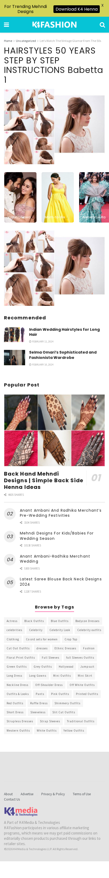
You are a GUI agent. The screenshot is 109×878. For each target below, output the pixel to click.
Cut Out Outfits (18, 648)
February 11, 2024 (42, 341)
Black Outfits (34, 621)
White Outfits (47, 730)
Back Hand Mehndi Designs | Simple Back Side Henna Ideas (44, 480)
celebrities (14, 630)
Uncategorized (26, 41)
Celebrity (36, 630)
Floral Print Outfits (21, 657)
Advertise (27, 794)
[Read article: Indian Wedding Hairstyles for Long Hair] (14, 334)
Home (8, 41)
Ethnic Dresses (65, 648)
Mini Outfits (62, 675)
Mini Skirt (85, 675)
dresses (42, 648)
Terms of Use (82, 794)
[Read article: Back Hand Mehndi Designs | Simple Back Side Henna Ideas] (54, 430)
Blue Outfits (60, 621)
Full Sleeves (50, 657)
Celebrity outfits (89, 630)
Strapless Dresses (20, 721)
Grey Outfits (43, 666)
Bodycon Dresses (87, 621)
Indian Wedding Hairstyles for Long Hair (64, 332)
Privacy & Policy (53, 794)
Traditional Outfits (80, 721)
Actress (12, 621)
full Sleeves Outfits (80, 657)
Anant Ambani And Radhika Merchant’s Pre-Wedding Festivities (61, 513)
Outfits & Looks (18, 694)
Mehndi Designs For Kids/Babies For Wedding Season (57, 536)
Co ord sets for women (42, 639)
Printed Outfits (87, 694)
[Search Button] (102, 25)
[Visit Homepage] (54, 24)
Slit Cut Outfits (63, 712)
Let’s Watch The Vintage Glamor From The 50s (70, 41)
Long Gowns (37, 675)
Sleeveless (38, 712)
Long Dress (14, 675)
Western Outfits (18, 730)
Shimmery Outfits (67, 703)
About (8, 794)
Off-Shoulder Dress (49, 685)
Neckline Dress (17, 685)
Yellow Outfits (73, 730)
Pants (40, 694)
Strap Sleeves (50, 721)
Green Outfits (17, 666)
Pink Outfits (60, 694)
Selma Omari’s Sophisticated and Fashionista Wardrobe (63, 355)
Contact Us (12, 799)
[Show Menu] (6, 25)
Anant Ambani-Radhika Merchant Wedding (55, 559)
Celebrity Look (59, 630)
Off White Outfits (82, 685)
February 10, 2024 (42, 364)
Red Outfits (15, 703)
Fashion (89, 648)
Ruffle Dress (39, 703)
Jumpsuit (87, 666)
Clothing (13, 639)
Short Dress (15, 712)
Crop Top (71, 639)
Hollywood (66, 666)
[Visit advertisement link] (54, 268)
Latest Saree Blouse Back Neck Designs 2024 (61, 581)
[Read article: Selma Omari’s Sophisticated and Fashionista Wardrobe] (14, 357)
